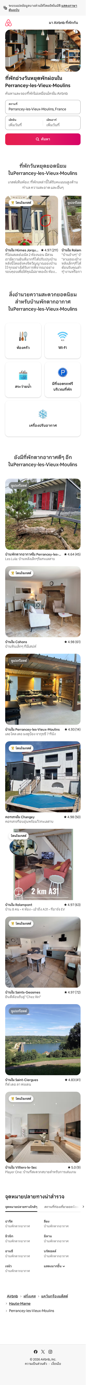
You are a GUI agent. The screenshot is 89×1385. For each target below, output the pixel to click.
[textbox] (24, 125)
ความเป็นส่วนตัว (36, 1364)
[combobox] (43, 109)
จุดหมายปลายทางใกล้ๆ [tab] (21, 1207)
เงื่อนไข (56, 1364)
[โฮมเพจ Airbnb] (8, 23)
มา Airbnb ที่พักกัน (63, 22)
